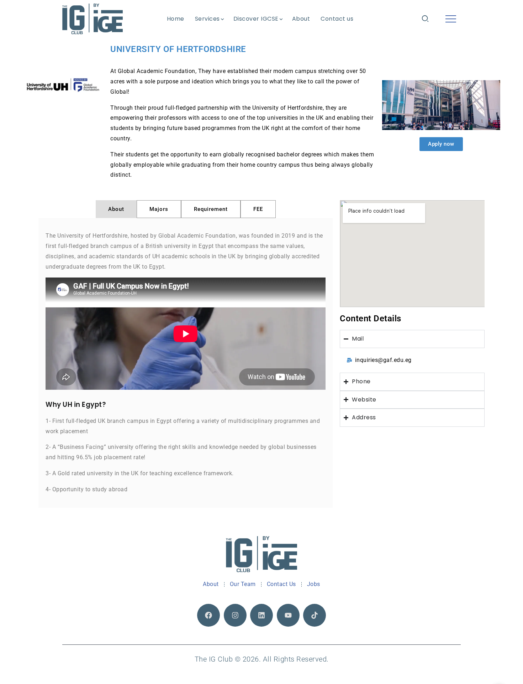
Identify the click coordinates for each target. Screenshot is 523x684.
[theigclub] (92, 19)
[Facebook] (208, 615)
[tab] (116, 209)
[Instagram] (235, 615)
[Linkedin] (261, 615)
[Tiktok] (314, 615)
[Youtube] (288, 615)
